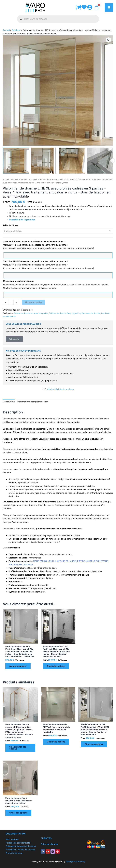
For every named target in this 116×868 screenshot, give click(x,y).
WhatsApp (14, 339)
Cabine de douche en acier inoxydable (31, 313)
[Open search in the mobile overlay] (58, 19)
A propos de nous (14, 853)
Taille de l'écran (10, 225)
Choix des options (56, 666)
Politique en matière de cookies (20, 849)
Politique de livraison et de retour (21, 846)
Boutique (16, 30)
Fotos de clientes (49, 844)
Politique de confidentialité (18, 843)
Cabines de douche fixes (60, 313)
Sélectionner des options (17, 748)
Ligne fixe (36, 179)
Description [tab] (9, 401)
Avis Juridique (12, 839)
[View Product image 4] (100, 161)
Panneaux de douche (20, 179)
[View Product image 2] (44, 161)
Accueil (6, 30)
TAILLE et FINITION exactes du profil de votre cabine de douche (35, 261)
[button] (108, 40)
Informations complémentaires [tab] (32, 401)
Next (112, 160)
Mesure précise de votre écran (18, 281)
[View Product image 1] (16, 161)
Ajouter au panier (33, 302)
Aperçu (20, 641)
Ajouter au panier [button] (18, 666)
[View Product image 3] (72, 161)
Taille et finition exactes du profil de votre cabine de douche (34, 241)
